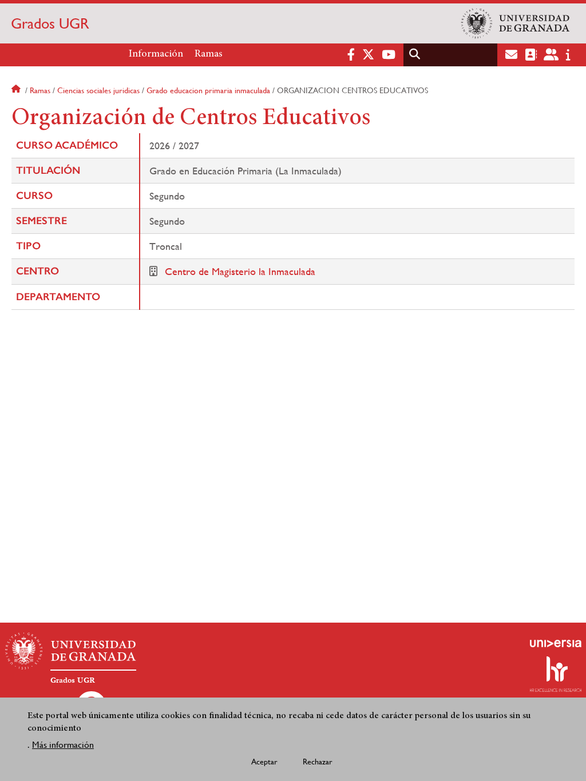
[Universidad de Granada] (516, 23)
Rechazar (317, 761)
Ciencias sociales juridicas (98, 90)
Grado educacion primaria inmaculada (208, 90)
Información (156, 54)
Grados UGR (50, 23)
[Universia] (555, 643)
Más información (63, 744)
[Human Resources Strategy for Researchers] (555, 674)
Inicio (17, 90)
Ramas (209, 54)
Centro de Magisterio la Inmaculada (240, 271)
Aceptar (264, 761)
